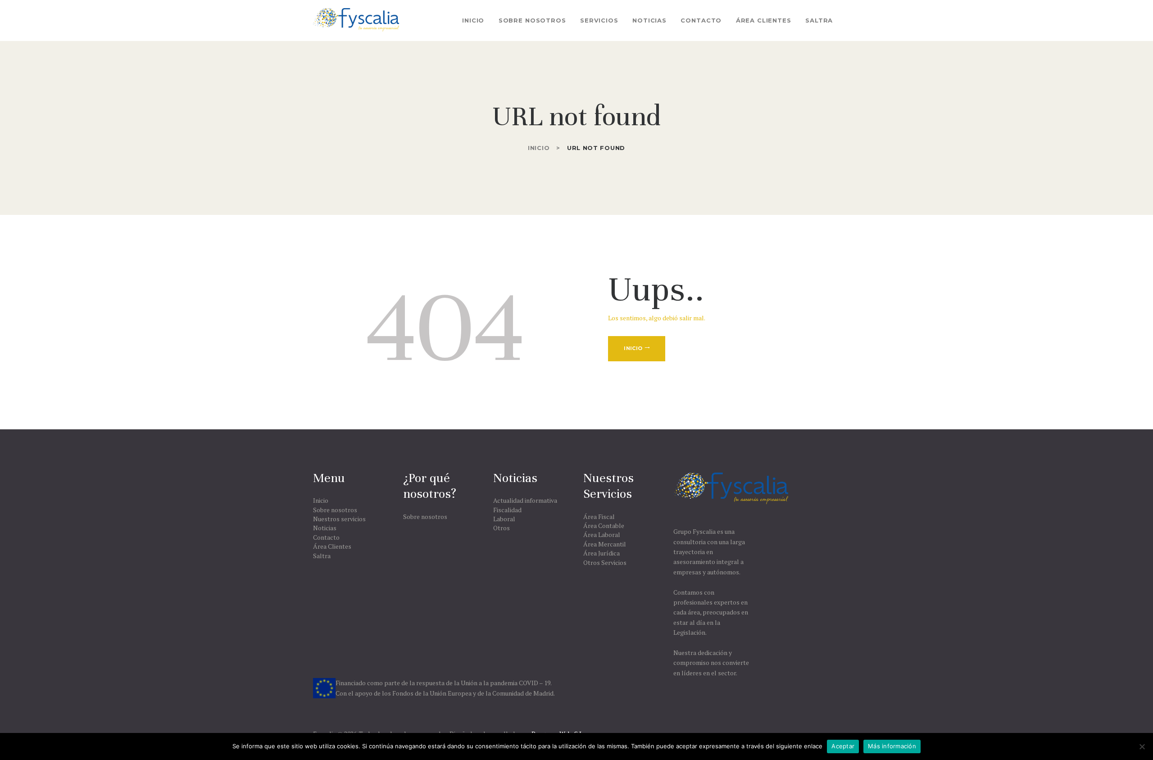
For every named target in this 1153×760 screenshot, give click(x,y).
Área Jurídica (601, 553)
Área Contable (603, 525)
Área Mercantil (604, 544)
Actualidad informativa (525, 500)
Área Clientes (332, 546)
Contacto (326, 537)
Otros (501, 527)
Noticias (324, 527)
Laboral (504, 518)
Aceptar (842, 746)
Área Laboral (601, 534)
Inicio (538, 147)
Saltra (322, 555)
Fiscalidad (507, 509)
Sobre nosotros (335, 509)
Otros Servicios (604, 562)
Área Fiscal (599, 516)
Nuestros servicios (339, 518)
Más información (892, 746)
